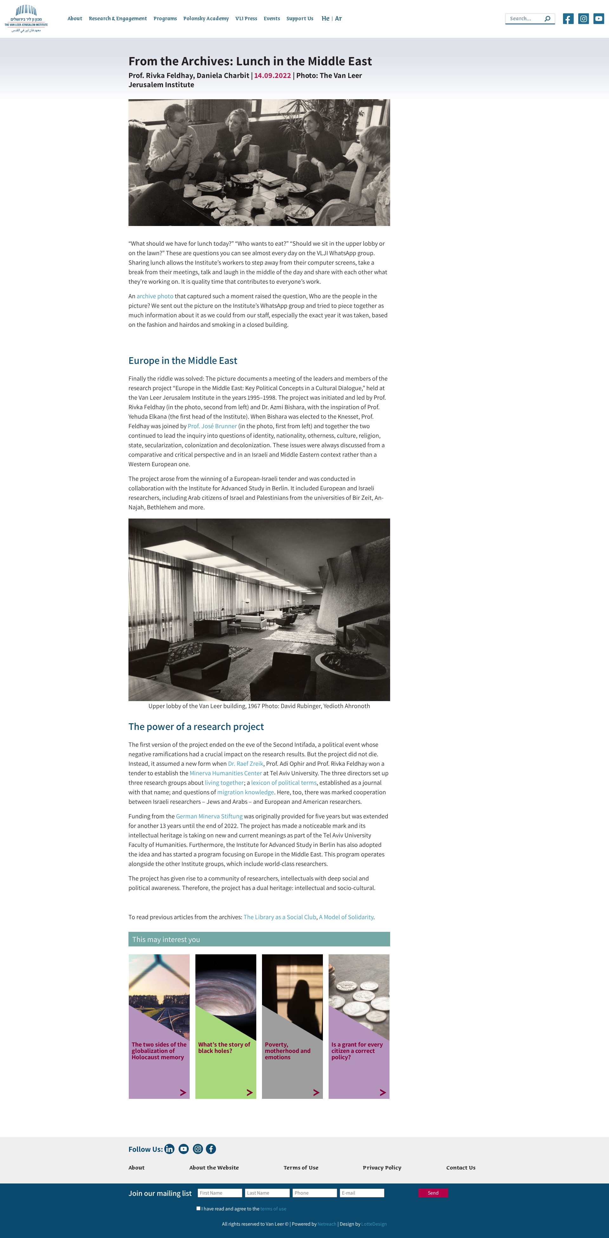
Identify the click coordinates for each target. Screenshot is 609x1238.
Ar (338, 19)
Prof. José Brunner (212, 426)
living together (224, 782)
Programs (165, 18)
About (75, 18)
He (326, 19)
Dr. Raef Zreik (245, 763)
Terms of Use (301, 1168)
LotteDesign (374, 1224)
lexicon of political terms (284, 782)
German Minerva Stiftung (209, 816)
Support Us (299, 18)
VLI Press (246, 18)
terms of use (273, 1208)
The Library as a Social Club (280, 917)
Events (272, 18)
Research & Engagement (118, 18)
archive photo (155, 296)
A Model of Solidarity (346, 917)
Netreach (327, 1224)
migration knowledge (245, 792)
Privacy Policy (382, 1168)
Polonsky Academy (206, 18)
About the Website (214, 1168)
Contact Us (460, 1168)
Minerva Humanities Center (226, 773)
